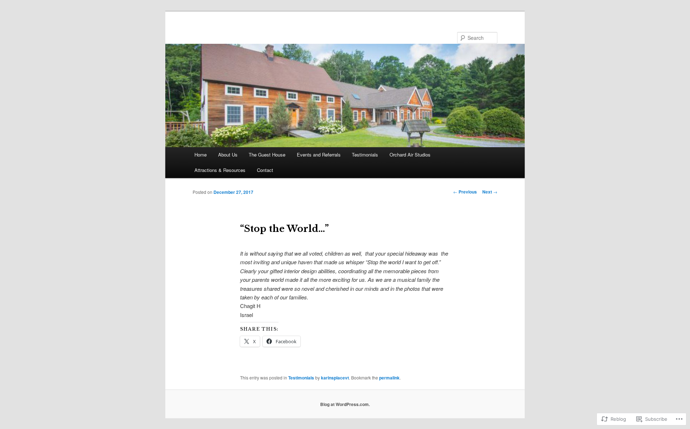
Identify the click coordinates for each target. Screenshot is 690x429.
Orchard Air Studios (410, 154)
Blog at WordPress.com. (345, 404)
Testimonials (365, 154)
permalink (389, 377)
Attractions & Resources (219, 170)
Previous (465, 191)
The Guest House (267, 154)
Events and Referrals (319, 154)
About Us (228, 154)
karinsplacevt (335, 377)
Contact (265, 170)
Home (200, 154)
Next (489, 191)
